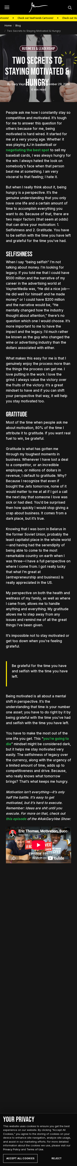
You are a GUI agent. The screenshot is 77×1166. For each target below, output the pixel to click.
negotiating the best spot (27, 150)
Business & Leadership (38, 48)
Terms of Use (35, 1149)
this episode (16, 819)
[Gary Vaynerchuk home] (38, 7)
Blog (18, 25)
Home (8, 25)
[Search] (69, 7)
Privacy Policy (11, 1149)
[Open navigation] (7, 7)
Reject (57, 1158)
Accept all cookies (20, 1158)
